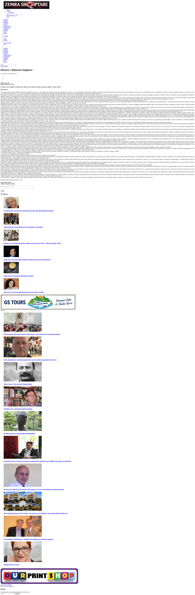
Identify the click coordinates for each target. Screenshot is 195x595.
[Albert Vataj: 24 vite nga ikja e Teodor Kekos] (23, 381)
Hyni (8, 17)
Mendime (6, 22)
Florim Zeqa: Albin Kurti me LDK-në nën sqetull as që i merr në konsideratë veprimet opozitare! (34, 489)
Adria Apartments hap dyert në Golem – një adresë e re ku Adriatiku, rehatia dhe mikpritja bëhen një (35, 513)
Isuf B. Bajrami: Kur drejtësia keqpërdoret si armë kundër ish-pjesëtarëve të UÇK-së (30, 360)
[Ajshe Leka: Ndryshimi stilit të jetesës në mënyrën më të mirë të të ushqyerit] (11, 256)
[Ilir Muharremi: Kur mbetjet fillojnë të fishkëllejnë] (23, 430)
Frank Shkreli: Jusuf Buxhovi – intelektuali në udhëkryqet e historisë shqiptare (28, 539)
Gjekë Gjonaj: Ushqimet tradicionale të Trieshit (18, 276)
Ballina (2, 584)
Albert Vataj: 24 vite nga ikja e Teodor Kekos (18, 384)
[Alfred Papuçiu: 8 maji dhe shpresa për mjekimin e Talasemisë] (11, 224)
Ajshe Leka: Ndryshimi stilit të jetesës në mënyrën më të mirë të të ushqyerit (27, 259)
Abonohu (17, 593)
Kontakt (9, 11)
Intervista (6, 23)
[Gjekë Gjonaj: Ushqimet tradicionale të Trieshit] (11, 273)
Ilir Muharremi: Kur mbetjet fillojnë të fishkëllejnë (19, 433)
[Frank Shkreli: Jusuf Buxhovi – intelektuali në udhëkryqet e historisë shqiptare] (23, 536)
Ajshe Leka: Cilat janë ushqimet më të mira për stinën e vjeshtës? (24, 292)
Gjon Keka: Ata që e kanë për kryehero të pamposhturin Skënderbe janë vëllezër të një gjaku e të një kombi (37, 461)
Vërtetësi (6, 29)
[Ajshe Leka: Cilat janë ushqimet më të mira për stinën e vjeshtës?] (11, 289)
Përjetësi (6, 30)
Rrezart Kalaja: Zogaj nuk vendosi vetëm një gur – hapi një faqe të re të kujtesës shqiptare (32, 334)
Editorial (6, 19)
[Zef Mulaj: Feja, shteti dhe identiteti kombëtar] (23, 406)
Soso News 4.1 (10, 586)
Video (8, 10)
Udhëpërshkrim (7, 26)
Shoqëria (6, 66)
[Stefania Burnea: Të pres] (23, 561)
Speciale (6, 21)
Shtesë (5, 33)
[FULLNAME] (7, 43)
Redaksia (12, 12)
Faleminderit (7, 27)
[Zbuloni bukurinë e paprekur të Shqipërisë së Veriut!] (38, 309)
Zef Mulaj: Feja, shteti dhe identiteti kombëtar (18, 409)
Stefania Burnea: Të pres (11, 564)
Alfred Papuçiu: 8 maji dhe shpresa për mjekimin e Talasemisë (23, 227)
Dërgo (2, 190)
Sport (5, 32)
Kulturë (5, 25)
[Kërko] (21, 14)
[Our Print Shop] (39, 583)
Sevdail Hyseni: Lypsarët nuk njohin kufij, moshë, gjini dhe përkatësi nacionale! (29, 211)
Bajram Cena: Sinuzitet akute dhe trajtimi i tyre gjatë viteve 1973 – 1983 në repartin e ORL (32, 243)
